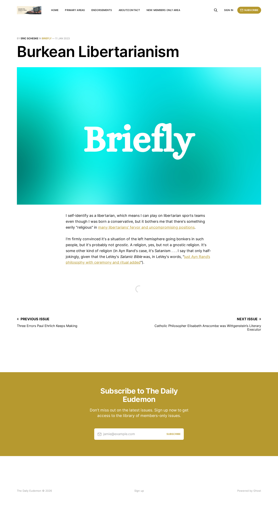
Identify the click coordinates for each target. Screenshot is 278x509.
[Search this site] (216, 10)
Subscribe (251, 10)
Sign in (228, 10)
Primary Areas (75, 10)
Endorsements (101, 10)
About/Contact (129, 10)
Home (54, 10)
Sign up (139, 490)
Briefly (46, 38)
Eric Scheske (29, 38)
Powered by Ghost (249, 490)
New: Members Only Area (163, 10)
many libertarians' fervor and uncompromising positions (146, 227)
